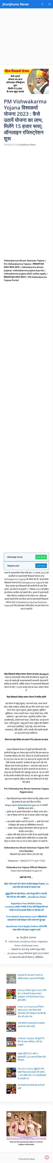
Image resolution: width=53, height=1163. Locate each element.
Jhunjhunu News (16, 4)
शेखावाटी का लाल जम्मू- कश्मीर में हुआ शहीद (28, 949)
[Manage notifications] (47, 1157)
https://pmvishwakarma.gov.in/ (22, 805)
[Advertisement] (26, 37)
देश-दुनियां (24, 937)
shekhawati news (29, 945)
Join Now (41, 556)
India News (14, 941)
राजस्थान (32, 937)
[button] (42, 4)
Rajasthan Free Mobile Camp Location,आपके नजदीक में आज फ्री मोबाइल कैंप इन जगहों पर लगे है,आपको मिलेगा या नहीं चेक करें (26, 906)
